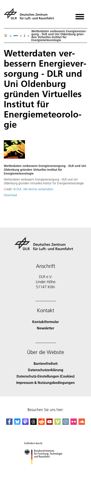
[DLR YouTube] (49, 423)
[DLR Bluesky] (17, 423)
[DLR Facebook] (9, 423)
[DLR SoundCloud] (82, 423)
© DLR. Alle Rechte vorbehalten (33, 189)
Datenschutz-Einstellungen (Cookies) (45, 376)
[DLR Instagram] (65, 423)
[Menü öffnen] (79, 15)
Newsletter (45, 328)
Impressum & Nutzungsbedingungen (45, 382)
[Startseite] (6, 36)
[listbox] (16, 35)
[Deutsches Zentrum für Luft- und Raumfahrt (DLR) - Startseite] (30, 15)
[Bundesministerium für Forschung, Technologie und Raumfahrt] (45, 468)
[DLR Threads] (33, 423)
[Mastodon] (25, 423)
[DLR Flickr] (73, 423)
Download (10, 195)
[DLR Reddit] (41, 423)
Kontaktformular (45, 321)
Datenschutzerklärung (45, 370)
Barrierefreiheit (46, 363)
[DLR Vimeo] (57, 423)
